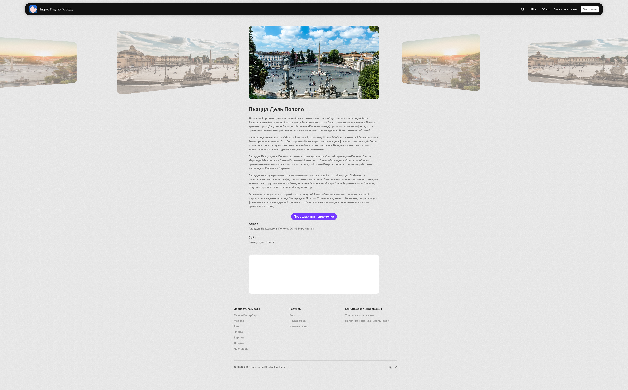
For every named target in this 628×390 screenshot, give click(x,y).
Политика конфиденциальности (367, 320)
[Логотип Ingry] (33, 9)
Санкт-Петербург (246, 315)
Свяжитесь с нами (565, 9)
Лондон (239, 343)
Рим (236, 326)
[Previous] (255, 62)
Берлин (239, 337)
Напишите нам (299, 326)
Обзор (546, 9)
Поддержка (297, 320)
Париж (238, 332)
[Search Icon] (522, 9)
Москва (239, 320)
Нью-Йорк (241, 348)
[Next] (373, 62)
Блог (292, 315)
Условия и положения (359, 315)
